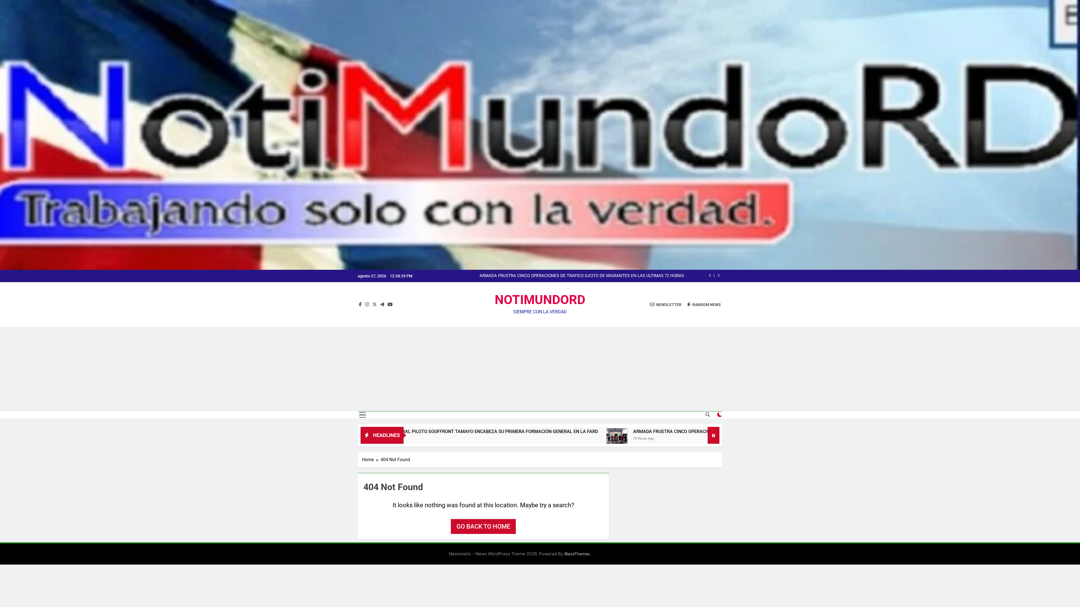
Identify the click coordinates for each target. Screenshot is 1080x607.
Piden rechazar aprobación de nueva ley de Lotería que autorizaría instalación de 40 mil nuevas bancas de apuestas (576, 276)
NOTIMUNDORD (540, 299)
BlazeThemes (577, 553)
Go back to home (483, 526)
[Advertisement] (540, 369)
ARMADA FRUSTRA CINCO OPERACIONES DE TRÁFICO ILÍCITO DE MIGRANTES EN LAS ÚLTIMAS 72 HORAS (652, 431)
